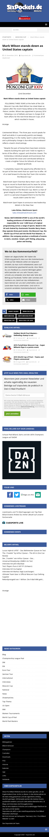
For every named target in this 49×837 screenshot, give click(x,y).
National (5, 690)
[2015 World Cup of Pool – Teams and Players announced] (7, 359)
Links (4, 776)
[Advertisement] (24, 616)
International (7, 678)
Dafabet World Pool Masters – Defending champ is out (26, 334)
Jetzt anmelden (12, 414)
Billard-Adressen (8, 746)
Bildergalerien (7, 742)
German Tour (7, 674)
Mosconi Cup (9, 320)
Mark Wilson (28, 311)
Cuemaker (6, 753)
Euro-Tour (6, 670)
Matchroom (9, 316)
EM (3, 666)
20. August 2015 (20, 362)
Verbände (5, 779)
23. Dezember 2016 (11, 55)
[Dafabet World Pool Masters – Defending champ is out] (7, 335)
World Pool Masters (10, 721)
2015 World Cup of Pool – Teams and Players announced (29, 358)
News (4, 694)
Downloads (6, 757)
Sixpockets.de (26, 55)
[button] (12, 295)
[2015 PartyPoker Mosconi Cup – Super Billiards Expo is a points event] (7, 347)
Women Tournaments (11, 713)
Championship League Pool (13, 658)
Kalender (5, 768)
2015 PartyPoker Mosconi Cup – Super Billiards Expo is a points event (29, 346)
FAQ (3, 761)
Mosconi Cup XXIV (26, 320)
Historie (5, 764)
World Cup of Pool (9, 717)
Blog (4, 654)
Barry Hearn (13, 311)
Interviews (6, 682)
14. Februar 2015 (20, 350)
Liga (3, 772)
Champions (6, 749)
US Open (5, 705)
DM (3, 662)
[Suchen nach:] (24, 30)
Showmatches (7, 698)
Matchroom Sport (25, 316)
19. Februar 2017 (20, 338)
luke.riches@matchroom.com (24, 213)
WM (3, 709)
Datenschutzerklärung (27, 407)
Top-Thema (6, 701)
